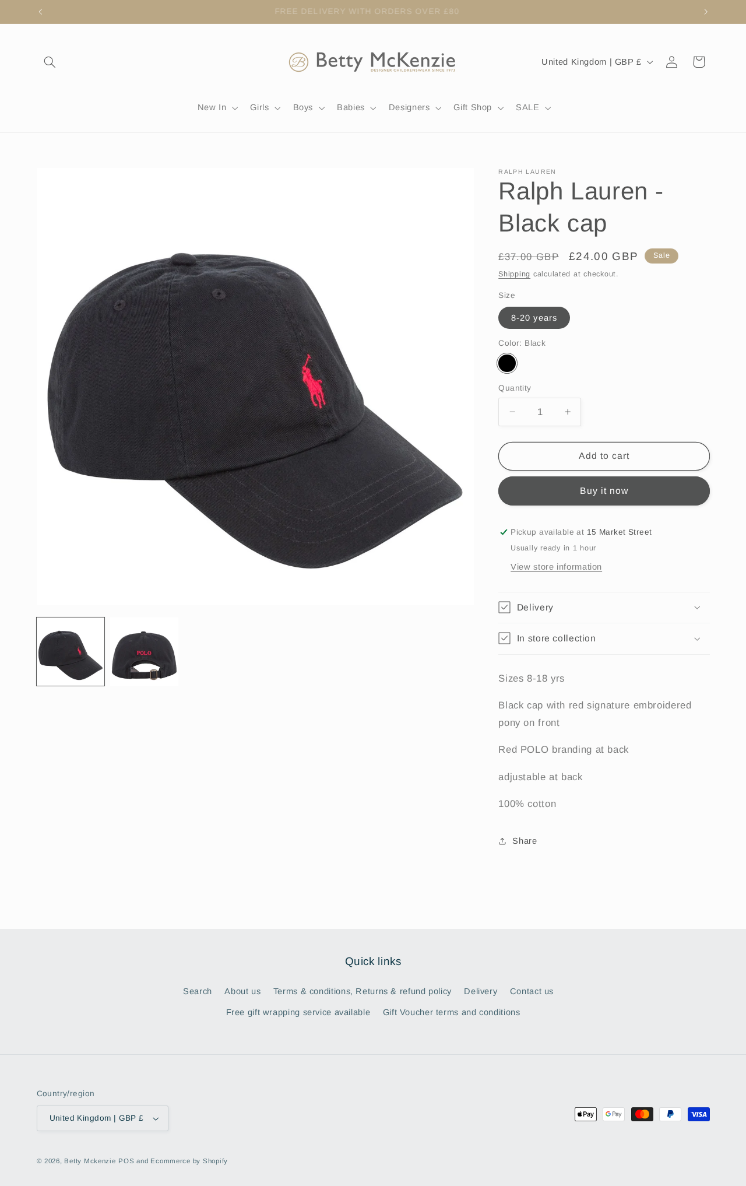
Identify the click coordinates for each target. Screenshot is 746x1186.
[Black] (506, 363)
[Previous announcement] (40, 11)
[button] (50, 61)
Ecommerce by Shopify (189, 1160)
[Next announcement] (706, 11)
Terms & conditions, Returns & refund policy (362, 991)
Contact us (532, 991)
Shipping (514, 273)
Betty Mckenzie (89, 1160)
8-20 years (534, 317)
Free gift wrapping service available (298, 1012)
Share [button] (524, 840)
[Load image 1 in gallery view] (70, 651)
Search (197, 991)
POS (126, 1160)
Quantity (514, 387)
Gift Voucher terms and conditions (451, 1012)
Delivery (480, 991)
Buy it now (604, 490)
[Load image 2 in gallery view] (144, 651)
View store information (556, 566)
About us (242, 991)
